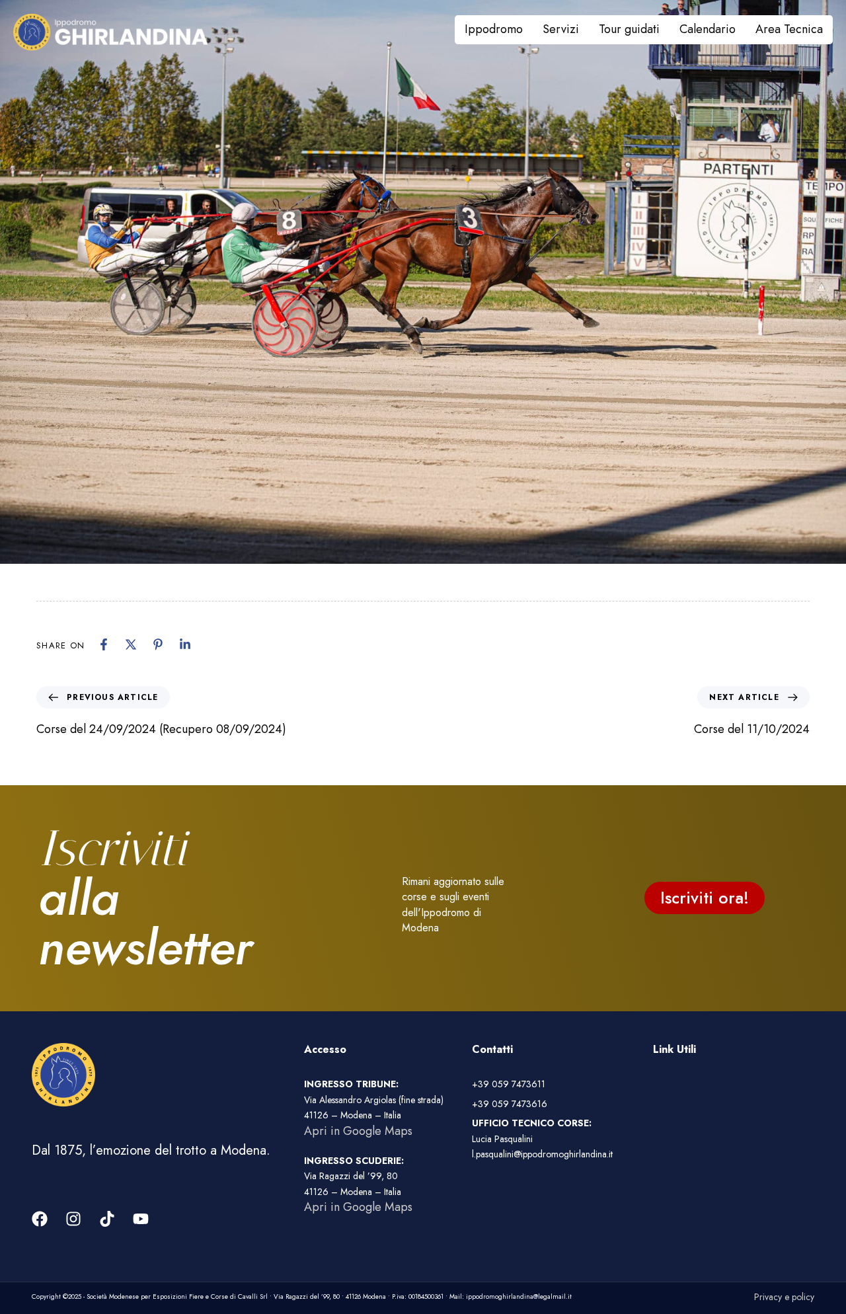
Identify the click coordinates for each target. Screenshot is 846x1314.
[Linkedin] (185, 644)
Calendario (707, 29)
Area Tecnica (789, 29)
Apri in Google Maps (358, 1131)
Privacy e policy (784, 1296)
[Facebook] (104, 644)
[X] (131, 644)
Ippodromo (494, 29)
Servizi (561, 29)
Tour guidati (629, 29)
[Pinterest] (158, 644)
